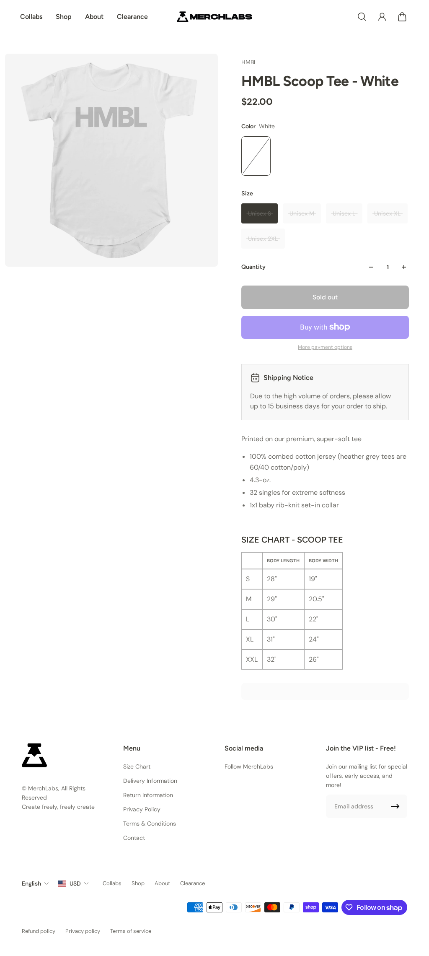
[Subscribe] (395, 806)
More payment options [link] (325, 347)
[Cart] (402, 17)
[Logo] (214, 16)
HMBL (249, 62)
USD (75, 883)
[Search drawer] (362, 17)
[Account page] (382, 17)
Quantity (253, 266)
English (31, 883)
